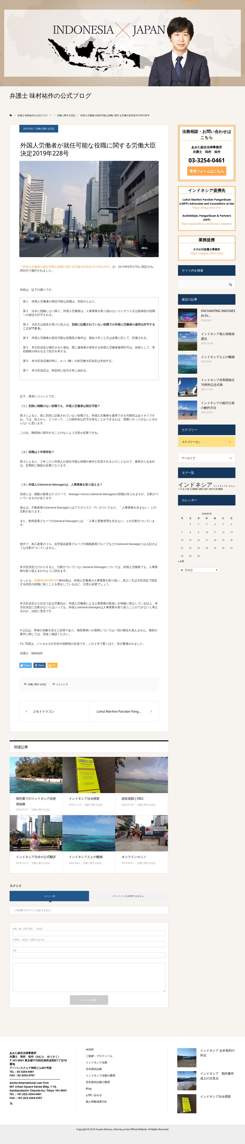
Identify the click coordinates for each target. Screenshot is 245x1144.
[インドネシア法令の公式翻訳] (36, 833)
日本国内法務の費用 (98, 1082)
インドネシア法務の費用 (100, 1075)
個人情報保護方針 (96, 1101)
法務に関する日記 (45, 128)
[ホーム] (11, 115)
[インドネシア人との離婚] (88, 833)
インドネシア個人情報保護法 (218, 336)
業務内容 (137, 12)
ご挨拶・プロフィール (109, 12)
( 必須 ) (28, 929)
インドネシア (195, 484)
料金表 (155, 12)
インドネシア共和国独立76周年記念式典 (218, 382)
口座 (187, 489)
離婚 (220, 489)
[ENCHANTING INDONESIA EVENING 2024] (187, 318)
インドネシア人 (220, 486)
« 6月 (181, 561)
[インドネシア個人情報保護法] (187, 341)
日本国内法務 (94, 1069)
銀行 (206, 489)
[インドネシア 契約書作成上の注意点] (186, 1080)
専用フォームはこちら (206, 171)
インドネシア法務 (96, 1062)
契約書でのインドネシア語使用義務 (36, 801)
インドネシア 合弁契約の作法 (217, 1053)
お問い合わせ (192, 12)
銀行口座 (213, 489)
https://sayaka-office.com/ (206, 253)
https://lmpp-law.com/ (207, 207)
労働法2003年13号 (46, 580)
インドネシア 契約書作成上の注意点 (217, 1076)
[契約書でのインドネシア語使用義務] (36, 775)
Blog (170, 12)
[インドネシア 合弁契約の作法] (186, 1057)
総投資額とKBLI (132, 798)
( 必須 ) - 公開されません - (29, 939)
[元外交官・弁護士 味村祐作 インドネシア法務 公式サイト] (38, 11)
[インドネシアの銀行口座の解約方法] (187, 410)
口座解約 (194, 489)
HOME (84, 12)
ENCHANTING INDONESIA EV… (218, 313)
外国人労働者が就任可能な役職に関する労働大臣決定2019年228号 (66, 266)
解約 (201, 489)
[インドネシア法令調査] (88, 775)
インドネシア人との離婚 (86, 857)
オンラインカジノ (134, 857)
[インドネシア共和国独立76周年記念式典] (187, 387)
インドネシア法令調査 (84, 798)
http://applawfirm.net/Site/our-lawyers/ (207, 224)
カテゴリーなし (191, 442)
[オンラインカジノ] (141, 833)
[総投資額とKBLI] (141, 775)
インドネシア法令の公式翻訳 (36, 857)
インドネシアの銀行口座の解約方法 (218, 405)
